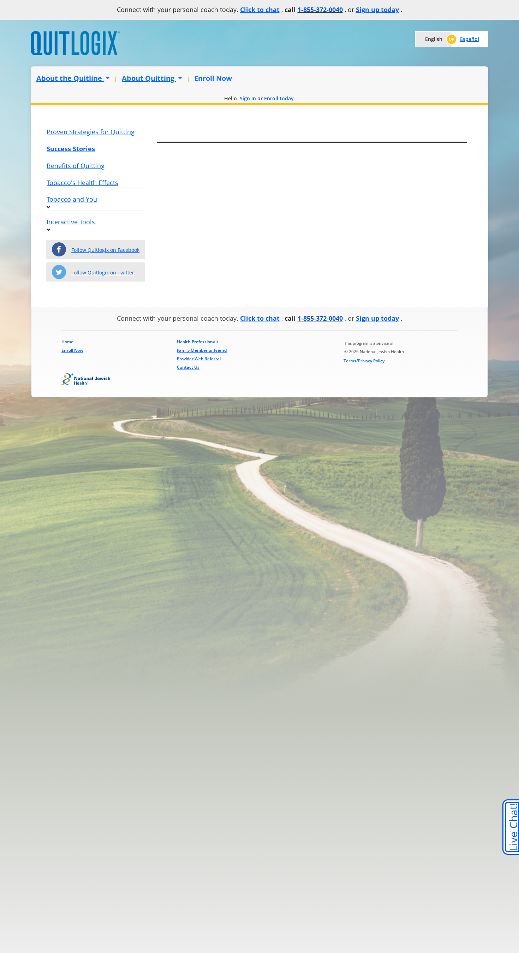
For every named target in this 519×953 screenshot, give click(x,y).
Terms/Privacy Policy (364, 361)
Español (469, 39)
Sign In (248, 98)
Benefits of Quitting (76, 165)
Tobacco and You (72, 199)
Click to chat (260, 9)
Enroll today (279, 98)
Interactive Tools (71, 222)
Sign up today (377, 9)
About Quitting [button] (149, 78)
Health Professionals (198, 342)
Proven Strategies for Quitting (91, 132)
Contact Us (188, 367)
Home (67, 342)
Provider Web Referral (199, 359)
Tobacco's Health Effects (82, 182)
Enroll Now (213, 78)
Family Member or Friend (202, 350)
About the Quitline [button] (70, 78)
